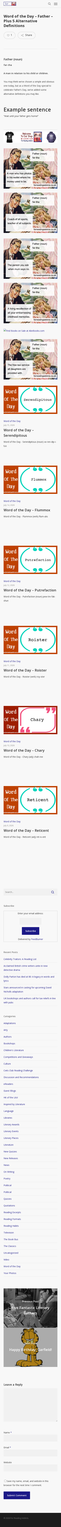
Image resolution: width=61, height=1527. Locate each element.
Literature (8, 1144)
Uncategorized (11, 1252)
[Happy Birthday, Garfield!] (30, 1347)
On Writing (9, 1171)
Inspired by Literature (14, 1104)
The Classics (10, 1246)
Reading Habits (11, 1225)
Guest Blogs (10, 1090)
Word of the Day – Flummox (27, 510)
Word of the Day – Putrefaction (30, 590)
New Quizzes (10, 1151)
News (6, 1165)
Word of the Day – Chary (24, 750)
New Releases (11, 1158)
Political (7, 1185)
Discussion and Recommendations (21, 1077)
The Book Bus (11, 1239)
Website (8, 1462)
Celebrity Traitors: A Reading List (20, 959)
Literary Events (11, 1131)
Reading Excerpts (12, 1212)
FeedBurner (37, 939)
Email (7, 1447)
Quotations (9, 1205)
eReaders (8, 1083)
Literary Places (11, 1137)
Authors (8, 1036)
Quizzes (8, 1198)
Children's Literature (14, 1050)
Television (9, 1232)
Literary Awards (11, 1124)
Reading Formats (12, 1219)
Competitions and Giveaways (18, 1056)
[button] (55, 3)
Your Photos (10, 1273)
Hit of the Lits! (11, 1097)
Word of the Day (12, 421)
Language (9, 1110)
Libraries (8, 1117)
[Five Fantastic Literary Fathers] (30, 1308)
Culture (7, 1063)
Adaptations (10, 1023)
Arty (6, 1029)
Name (8, 1432)
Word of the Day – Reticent (26, 830)
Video (6, 1259)
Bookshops (9, 1043)
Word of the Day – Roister (25, 670)
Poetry (7, 1178)
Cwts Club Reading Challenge (18, 1070)
